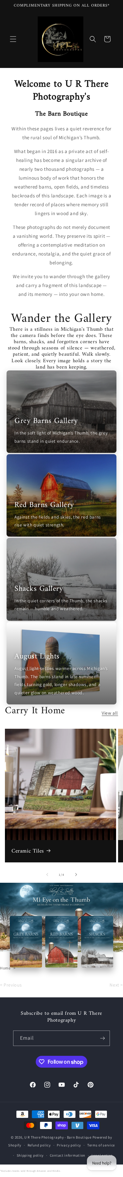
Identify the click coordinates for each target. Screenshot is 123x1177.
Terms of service (101, 1145)
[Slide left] (47, 874)
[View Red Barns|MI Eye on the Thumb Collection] (61, 941)
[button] (13, 39)
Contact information (67, 1155)
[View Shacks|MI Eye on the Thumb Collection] (97, 941)
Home (5, 968)
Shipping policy (30, 1155)
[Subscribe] (102, 1038)
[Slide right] (76, 874)
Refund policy (39, 1145)
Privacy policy (69, 1145)
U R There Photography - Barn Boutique (58, 1137)
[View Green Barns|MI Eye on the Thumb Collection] (26, 941)
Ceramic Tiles (27, 851)
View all (110, 713)
